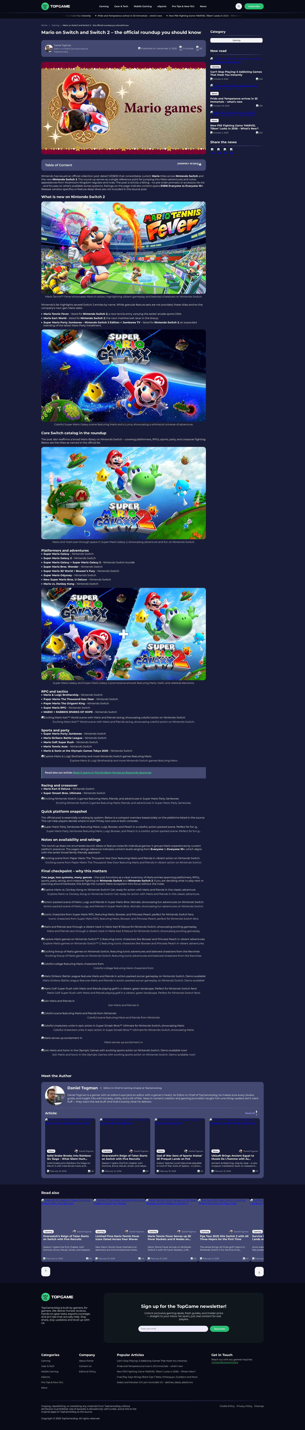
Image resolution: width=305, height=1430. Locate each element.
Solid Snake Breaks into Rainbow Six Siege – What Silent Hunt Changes (69, 1157)
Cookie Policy (227, 1406)
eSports (161, 6)
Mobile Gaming (143, 6)
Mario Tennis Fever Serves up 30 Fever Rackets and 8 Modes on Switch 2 (169, 1238)
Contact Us (85, 1366)
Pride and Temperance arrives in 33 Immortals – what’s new (108, 15)
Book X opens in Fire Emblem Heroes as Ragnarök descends (112, 772)
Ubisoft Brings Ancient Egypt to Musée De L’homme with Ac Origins (232, 1157)
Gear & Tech (121, 6)
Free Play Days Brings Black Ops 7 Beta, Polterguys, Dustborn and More (157, 1377)
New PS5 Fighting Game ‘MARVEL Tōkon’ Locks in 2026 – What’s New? (185, 15)
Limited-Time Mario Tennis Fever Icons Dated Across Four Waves (117, 1238)
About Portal (86, 1360)
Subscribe (219, 1329)
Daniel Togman (82, 1088)
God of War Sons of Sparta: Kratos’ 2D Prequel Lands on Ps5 (179, 1157)
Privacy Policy (244, 1406)
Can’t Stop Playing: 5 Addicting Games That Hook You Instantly (236, 73)
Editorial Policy (87, 1371)
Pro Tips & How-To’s (183, 6)
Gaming (104, 6)
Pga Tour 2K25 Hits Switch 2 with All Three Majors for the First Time (224, 1238)
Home (44, 25)
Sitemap (259, 1406)
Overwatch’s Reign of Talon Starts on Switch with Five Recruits (124, 1157)
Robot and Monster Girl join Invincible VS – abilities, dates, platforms (155, 1382)
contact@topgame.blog (224, 1362)
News (203, 6)
